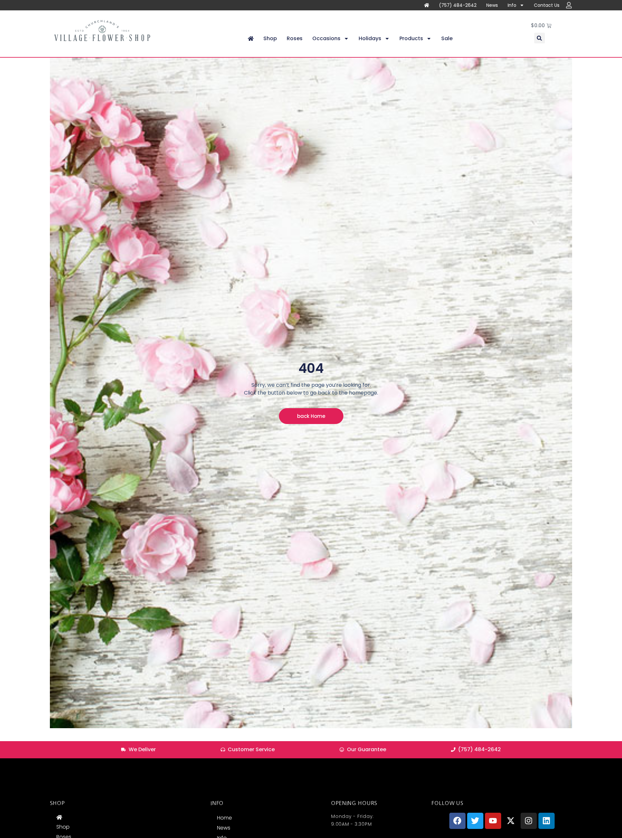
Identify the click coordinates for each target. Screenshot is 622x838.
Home (224, 817)
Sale (447, 38)
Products (411, 38)
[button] (539, 38)
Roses (295, 38)
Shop (270, 38)
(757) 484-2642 (458, 5)
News (492, 5)
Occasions (326, 38)
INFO (217, 803)
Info (512, 5)
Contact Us (546, 5)
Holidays (370, 38)
